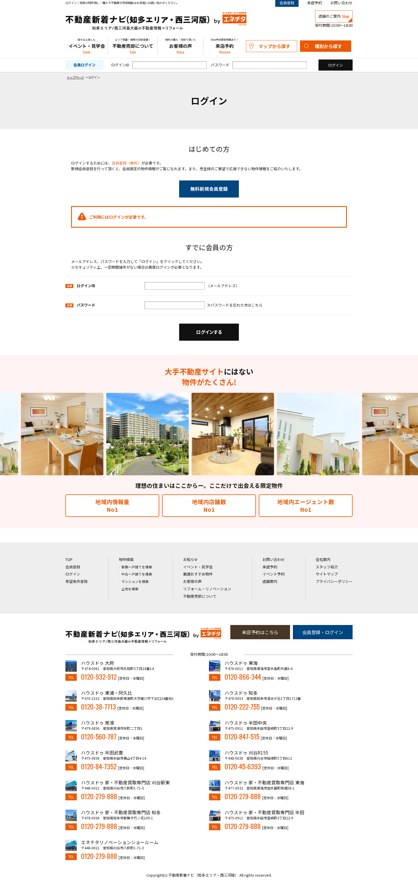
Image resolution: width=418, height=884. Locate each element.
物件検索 (126, 559)
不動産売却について (132, 46)
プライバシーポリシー (334, 581)
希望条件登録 (76, 581)
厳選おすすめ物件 (198, 574)
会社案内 (323, 559)
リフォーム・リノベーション (207, 588)
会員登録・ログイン (322, 632)
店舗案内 (269, 581)
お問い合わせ (341, 2)
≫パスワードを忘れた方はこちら (234, 305)
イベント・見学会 (87, 46)
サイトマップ (327, 574)
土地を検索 (129, 588)
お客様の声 (180, 46)
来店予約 (314, 2)
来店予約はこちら (260, 632)
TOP (69, 559)
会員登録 (72, 567)
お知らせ (190, 559)
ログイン (72, 574)
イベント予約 (273, 574)
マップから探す (274, 46)
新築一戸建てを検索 (136, 566)
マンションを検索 (135, 581)
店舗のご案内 (333, 16)
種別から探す (328, 46)
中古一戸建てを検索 (136, 573)
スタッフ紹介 (327, 567)
